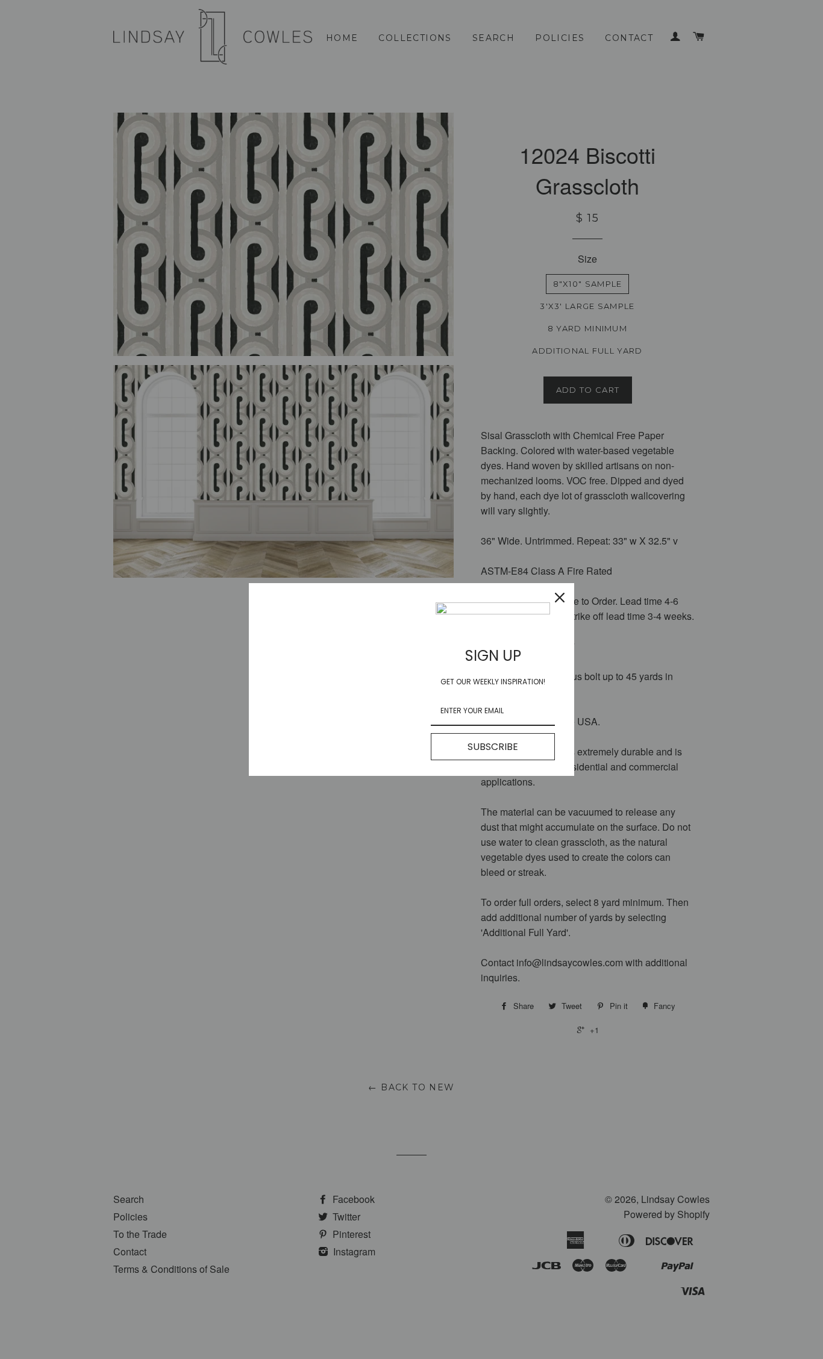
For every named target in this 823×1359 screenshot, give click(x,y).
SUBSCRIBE (493, 747)
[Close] (559, 597)
